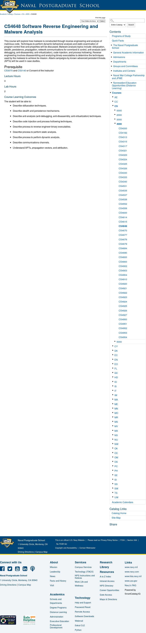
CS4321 (123, 150)
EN (116, 359)
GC (116, 373)
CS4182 (123, 132)
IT (115, 390)
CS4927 (123, 315)
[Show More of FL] (113, 368)
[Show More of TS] (113, 492)
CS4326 (123, 168)
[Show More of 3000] (115, 119)
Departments (119, 61)
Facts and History (58, 580)
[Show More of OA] (113, 448)
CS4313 (123, 137)
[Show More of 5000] (115, 341)
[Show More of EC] (113, 355)
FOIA (122, 540)
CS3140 (22, 70)
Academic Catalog (6, 14)
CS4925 (123, 306)
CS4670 (123, 230)
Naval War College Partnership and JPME (128, 77)
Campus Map (41, 551)
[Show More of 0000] (115, 110)
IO (115, 382)
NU (116, 439)
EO (116, 364)
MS (116, 421)
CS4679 (123, 243)
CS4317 (123, 146)
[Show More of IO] (113, 381)
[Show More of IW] (113, 395)
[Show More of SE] (113, 475)
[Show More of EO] (113, 364)
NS (116, 435)
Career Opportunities (109, 590)
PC (116, 466)
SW (116, 488)
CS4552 (123, 203)
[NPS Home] (7, 547)
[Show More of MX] (113, 430)
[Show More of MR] (113, 417)
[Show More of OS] (113, 461)
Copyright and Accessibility (66, 548)
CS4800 (123, 257)
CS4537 (123, 195)
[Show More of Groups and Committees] (112, 66)
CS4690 (123, 252)
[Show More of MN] (113, 408)
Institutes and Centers (124, 70)
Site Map (116, 517)
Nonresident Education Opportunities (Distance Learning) (124, 85)
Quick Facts (118, 40)
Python (78, 629)
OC (116, 453)
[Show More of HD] (113, 377)
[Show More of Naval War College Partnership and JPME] (112, 75)
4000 (27, 14)
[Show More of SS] (113, 484)
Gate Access (106, 594)
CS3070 (8, 70)
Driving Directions (26, 551)
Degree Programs (58, 607)
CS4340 (123, 181)
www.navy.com (132, 571)
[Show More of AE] (113, 97)
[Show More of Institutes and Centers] (112, 71)
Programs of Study (121, 36)
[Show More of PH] (113, 470)
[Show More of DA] (113, 350)
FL (115, 368)
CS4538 (123, 199)
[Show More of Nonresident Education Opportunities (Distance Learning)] (112, 83)
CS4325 (123, 163)
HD (116, 377)
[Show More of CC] (113, 101)
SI (115, 479)
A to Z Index (105, 576)
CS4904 (123, 275)
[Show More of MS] (113, 421)
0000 (119, 110)
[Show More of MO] (113, 412)
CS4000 (123, 128)
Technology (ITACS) (84, 571)
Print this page (100, 17)
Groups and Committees (125, 66)
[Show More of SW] (113, 488)
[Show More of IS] (113, 386)
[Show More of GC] (113, 372)
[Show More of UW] (113, 497)
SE (116, 475)
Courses (17, 14)
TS (115, 493)
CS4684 (123, 248)
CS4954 (123, 337)
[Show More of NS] (113, 435)
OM (116, 457)
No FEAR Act (61, 544)
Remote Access (82, 611)
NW (116, 444)
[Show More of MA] (113, 399)
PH (116, 470)
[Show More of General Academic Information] (112, 52)
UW (116, 497)
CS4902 (123, 266)
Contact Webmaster (87, 548)
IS (115, 386)
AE (116, 97)
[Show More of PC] (113, 466)
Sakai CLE (80, 625)
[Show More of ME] (113, 404)
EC (116, 355)
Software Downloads (84, 616)
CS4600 (123, 212)
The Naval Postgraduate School (125, 46)
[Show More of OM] (113, 457)
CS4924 (123, 301)
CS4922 (123, 292)
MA (116, 399)
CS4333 (123, 177)
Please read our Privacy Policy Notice (103, 540)
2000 (119, 115)
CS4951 (123, 323)
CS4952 (123, 328)
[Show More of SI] (113, 479)
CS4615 (123, 221)
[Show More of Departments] (112, 62)
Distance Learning (58, 611)
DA (116, 350)
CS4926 (123, 310)
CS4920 (123, 283)
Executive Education (59, 621)
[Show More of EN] (113, 359)
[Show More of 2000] (115, 114)
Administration (56, 616)
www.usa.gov (131, 580)
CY (116, 346)
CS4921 (123, 288)
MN (116, 408)
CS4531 (123, 186)
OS (116, 461)
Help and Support (83, 602)
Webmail (79, 620)
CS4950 (123, 319)
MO (116, 413)
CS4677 (123, 235)
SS (116, 484)
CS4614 (123, 217)
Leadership (55, 571)
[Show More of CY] (113, 346)
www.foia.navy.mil (133, 576)
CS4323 (123, 155)
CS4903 (123, 270)
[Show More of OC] (113, 452)
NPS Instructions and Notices (85, 576)
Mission (53, 566)
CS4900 (123, 261)
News (52, 576)
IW (115, 395)
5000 (119, 341)
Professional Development (56, 626)
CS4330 (123, 172)
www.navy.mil (131, 566)
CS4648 (123, 226)
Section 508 (132, 540)
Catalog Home (119, 513)
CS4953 (123, 332)
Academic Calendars (122, 502)
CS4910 (123, 279)
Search (131, 25)
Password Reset (82, 607)
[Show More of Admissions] (112, 57)
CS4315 (123, 141)
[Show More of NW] (113, 444)
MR (116, 417)
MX (116, 430)
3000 (119, 119)
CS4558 (123, 208)
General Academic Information (128, 52)
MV (116, 426)
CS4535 (123, 190)
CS (23, 14)
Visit (52, 585)
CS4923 (123, 297)
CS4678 (123, 239)
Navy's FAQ (130, 585)
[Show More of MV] (113, 426)
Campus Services (83, 566)
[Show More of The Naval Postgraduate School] (112, 45)
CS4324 (123, 159)
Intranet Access (107, 580)
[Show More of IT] (113, 390)
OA (116, 448)
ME (116, 404)
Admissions (119, 57)
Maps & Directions (108, 599)
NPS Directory (106, 585)
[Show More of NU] (113, 439)
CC (116, 101)
